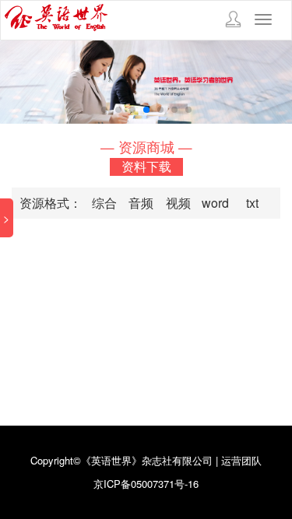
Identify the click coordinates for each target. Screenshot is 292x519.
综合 (104, 203)
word (215, 203)
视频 (178, 203)
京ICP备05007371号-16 (146, 483)
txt (252, 203)
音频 (140, 203)
